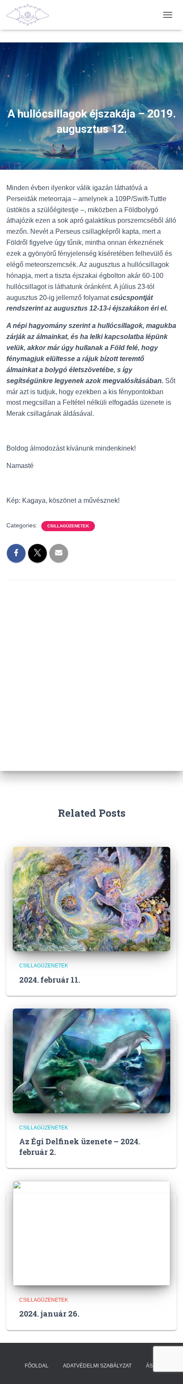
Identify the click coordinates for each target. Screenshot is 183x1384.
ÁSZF (152, 1366)
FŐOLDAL (37, 1366)
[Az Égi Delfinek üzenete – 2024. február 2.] (91, 1060)
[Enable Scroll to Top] (166, 1367)
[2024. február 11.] (91, 898)
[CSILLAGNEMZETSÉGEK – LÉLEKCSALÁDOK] (30, 14)
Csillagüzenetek (68, 526)
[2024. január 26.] (91, 1232)
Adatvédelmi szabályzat (97, 1366)
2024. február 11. (49, 980)
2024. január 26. (49, 1313)
